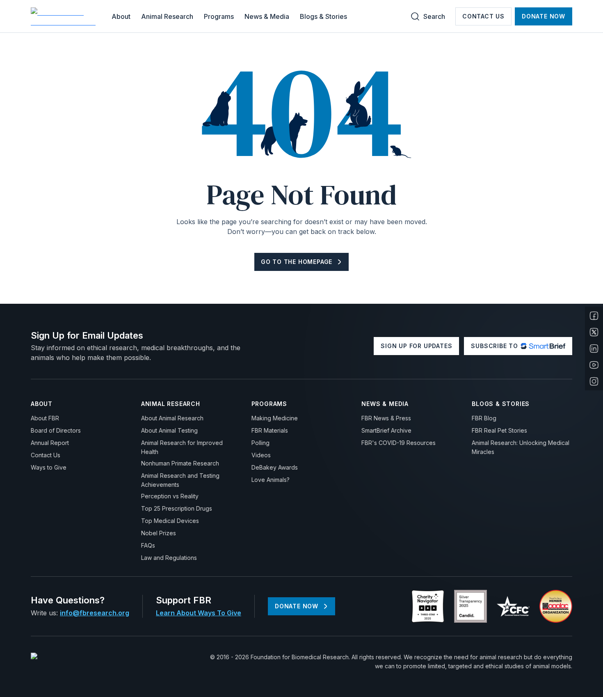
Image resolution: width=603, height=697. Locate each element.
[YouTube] (594, 365)
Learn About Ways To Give (198, 613)
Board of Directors (56, 430)
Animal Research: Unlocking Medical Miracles (520, 447)
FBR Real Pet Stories (499, 430)
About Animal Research (172, 418)
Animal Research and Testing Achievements (180, 480)
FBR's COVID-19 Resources (398, 442)
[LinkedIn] (594, 348)
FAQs (148, 545)
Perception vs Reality (170, 496)
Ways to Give (48, 467)
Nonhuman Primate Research (180, 463)
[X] (594, 332)
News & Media (266, 16)
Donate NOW (543, 16)
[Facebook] (594, 315)
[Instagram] (594, 381)
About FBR (45, 418)
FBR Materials (269, 430)
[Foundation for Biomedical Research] (64, 16)
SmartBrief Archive (386, 430)
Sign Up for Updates (416, 345)
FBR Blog (484, 418)
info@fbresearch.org (94, 613)
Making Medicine (274, 418)
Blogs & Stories (323, 16)
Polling (260, 442)
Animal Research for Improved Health (182, 447)
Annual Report (50, 442)
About (121, 16)
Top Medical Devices (170, 520)
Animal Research (167, 16)
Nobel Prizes (158, 533)
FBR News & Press (386, 418)
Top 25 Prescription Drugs (176, 508)
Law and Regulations (169, 557)
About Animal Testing (169, 430)
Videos (261, 455)
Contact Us (483, 16)
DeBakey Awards (274, 467)
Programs (219, 16)
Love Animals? (270, 479)
